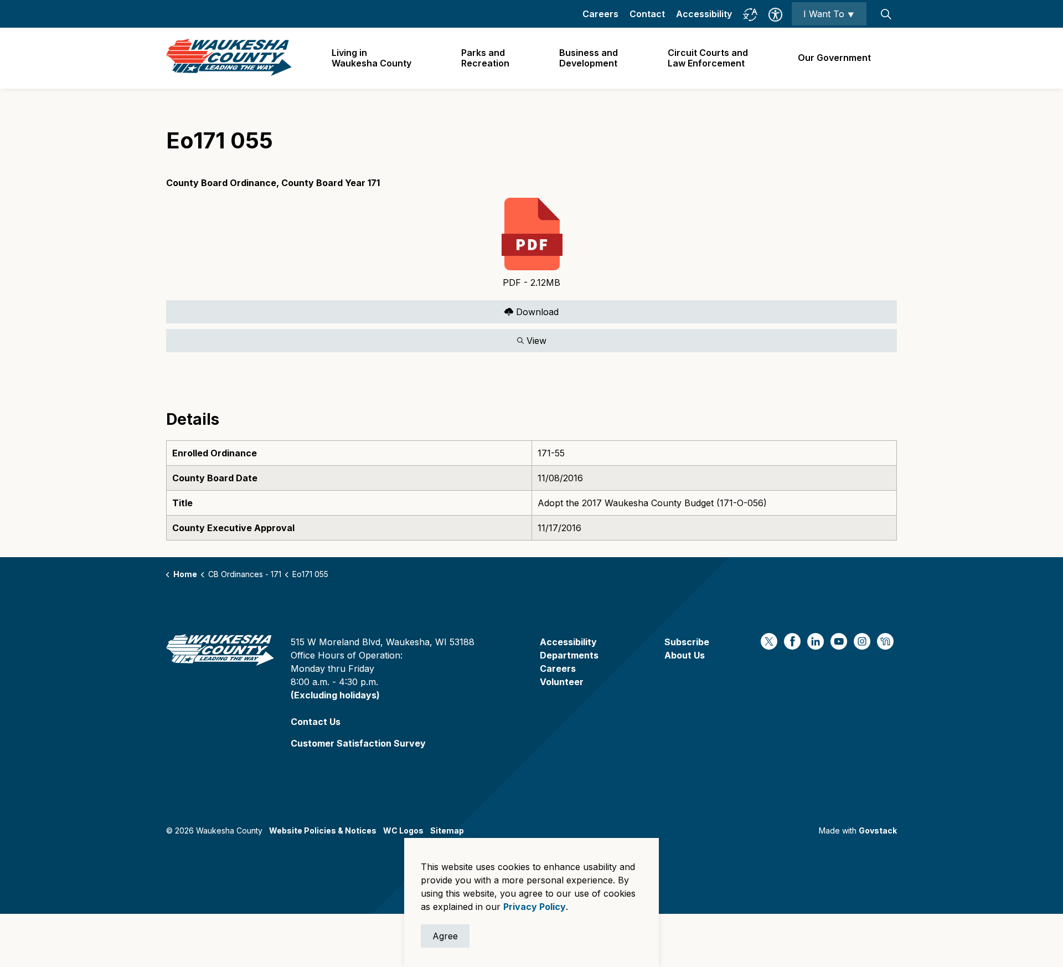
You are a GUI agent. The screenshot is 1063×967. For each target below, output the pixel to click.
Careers (600, 13)
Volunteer (562, 681)
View (356, 338)
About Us (684, 655)
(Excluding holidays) (335, 695)
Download (362, 309)
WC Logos (403, 830)
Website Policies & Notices (322, 830)
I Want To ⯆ (829, 13)
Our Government (834, 57)
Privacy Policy (534, 906)
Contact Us (315, 721)
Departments (569, 655)
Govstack (878, 830)
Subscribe (686, 641)
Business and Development (588, 58)
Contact (647, 13)
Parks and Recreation (485, 58)
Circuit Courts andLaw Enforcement (708, 58)
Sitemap (447, 830)
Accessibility (704, 13)
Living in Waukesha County (371, 58)
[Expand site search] (886, 14)
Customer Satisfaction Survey (358, 743)
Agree (445, 936)
